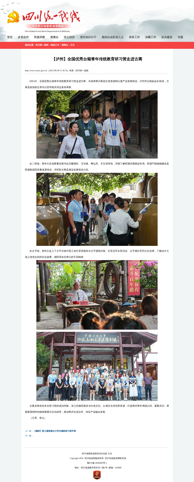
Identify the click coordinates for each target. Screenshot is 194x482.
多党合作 (23, 37)
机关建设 (166, 37)
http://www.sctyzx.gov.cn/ (36, 70)
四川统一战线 (42, 45)
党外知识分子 (88, 37)
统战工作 (55, 45)
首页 (10, 37)
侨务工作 (134, 37)
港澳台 (54, 37)
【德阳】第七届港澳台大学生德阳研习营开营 (54, 431)
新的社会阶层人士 (113, 37)
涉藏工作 (150, 37)
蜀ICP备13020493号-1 (97, 463)
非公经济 (69, 37)
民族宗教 (39, 37)
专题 (180, 37)
